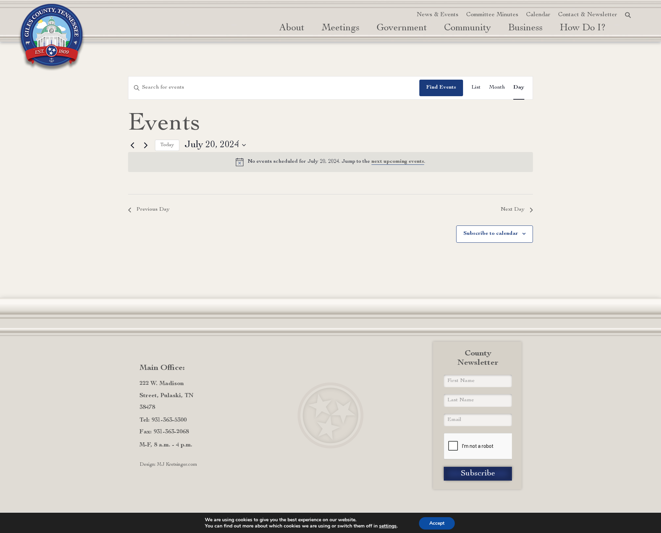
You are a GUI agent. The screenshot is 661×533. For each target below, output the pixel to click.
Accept (436, 523)
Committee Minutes (492, 15)
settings (388, 526)
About (291, 28)
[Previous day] (132, 145)
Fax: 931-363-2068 (164, 432)
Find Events (441, 87)
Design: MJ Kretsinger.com (168, 464)
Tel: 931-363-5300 (163, 420)
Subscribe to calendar (490, 234)
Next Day (513, 209)
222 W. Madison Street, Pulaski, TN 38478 (166, 395)
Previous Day (153, 209)
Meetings (340, 28)
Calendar (538, 15)
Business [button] (525, 28)
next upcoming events (397, 161)
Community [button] (467, 28)
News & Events (438, 15)
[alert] (330, 162)
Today (167, 145)
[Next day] (145, 145)
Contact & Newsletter (587, 15)
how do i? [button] (583, 28)
